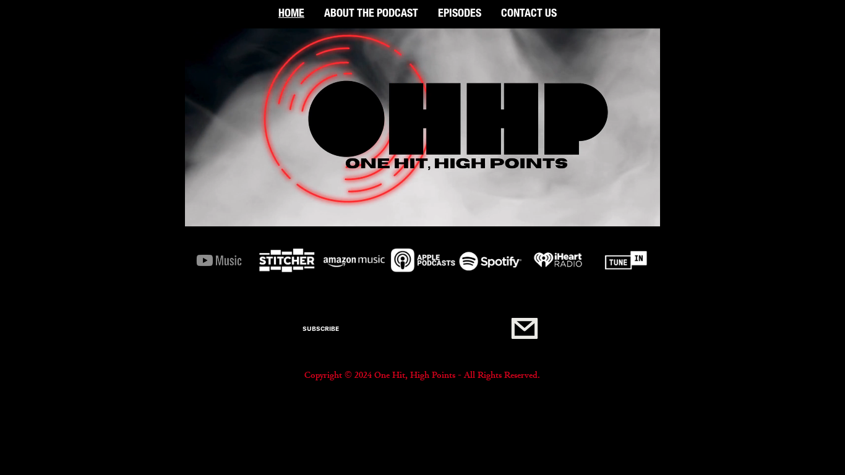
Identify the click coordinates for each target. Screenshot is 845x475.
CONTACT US (529, 14)
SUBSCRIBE (320, 328)
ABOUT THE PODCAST (371, 14)
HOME (291, 14)
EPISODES (459, 14)
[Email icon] (524, 328)
